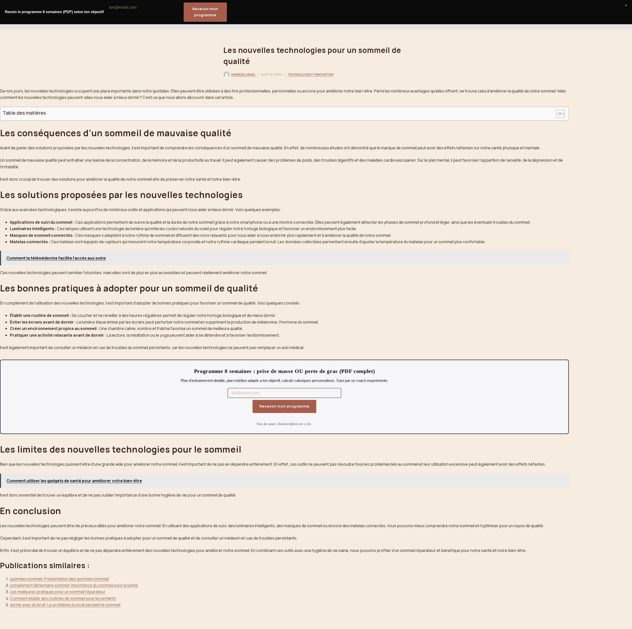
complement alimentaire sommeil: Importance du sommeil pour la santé (74, 585)
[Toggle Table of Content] (558, 113)
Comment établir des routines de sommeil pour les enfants (63, 598)
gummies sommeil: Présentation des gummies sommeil (59, 579)
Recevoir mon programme (284, 406)
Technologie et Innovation (311, 74)
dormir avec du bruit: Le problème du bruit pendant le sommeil (65, 604)
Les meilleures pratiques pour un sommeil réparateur (57, 591)
